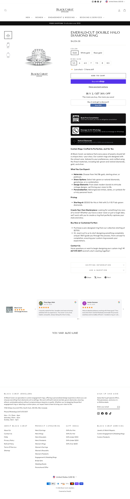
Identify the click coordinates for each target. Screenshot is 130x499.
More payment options (98, 87)
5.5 (74, 63)
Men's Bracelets (40, 437)
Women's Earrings (41, 447)
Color (74, 49)
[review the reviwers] (75, 302)
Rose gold (98, 53)
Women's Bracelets (42, 450)
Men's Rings (39, 434)
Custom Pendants (103, 437)
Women (39, 17)
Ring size (76, 59)
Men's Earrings (40, 430)
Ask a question (98, 270)
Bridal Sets (39, 461)
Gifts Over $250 (72, 444)
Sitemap (7, 450)
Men (28, 17)
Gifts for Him (70, 430)
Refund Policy (9, 444)
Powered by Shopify (65, 491)
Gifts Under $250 (72, 440)
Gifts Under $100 (72, 437)
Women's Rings (40, 444)
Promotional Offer (41, 467)
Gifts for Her (70, 434)
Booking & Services (91, 17)
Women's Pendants (42, 454)
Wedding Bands (40, 464)
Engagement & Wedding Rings (46, 457)
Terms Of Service (10, 447)
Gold (75, 53)
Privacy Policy (9, 440)
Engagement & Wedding (61, 17)
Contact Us (8, 434)
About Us (7, 430)
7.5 (96, 63)
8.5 (108, 63)
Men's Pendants (40, 440)
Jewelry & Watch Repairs (106, 430)
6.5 (85, 63)
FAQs (6, 437)
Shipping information (98, 265)
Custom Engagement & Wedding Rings (111, 434)
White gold (85, 53)
